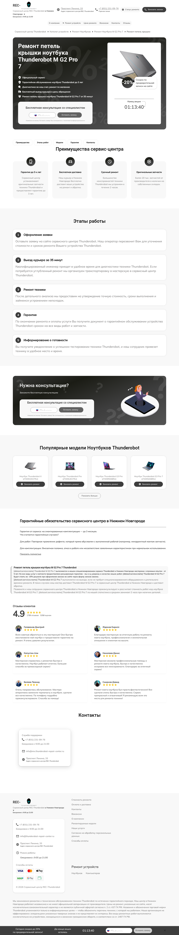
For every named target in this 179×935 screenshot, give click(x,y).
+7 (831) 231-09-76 (109, 8)
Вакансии (104, 23)
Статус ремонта (132, 9)
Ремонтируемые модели (84, 823)
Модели (59, 142)
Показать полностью (30, 554)
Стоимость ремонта (81, 799)
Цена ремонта (90, 23)
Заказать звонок (155, 9)
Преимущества (22, 142)
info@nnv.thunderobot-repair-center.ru (45, 751)
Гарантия (75, 142)
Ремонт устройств (73, 23)
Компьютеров (93, 873)
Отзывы (126, 23)
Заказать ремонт (31, 484)
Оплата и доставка (81, 804)
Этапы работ (42, 142)
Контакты (116, 23)
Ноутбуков (77, 873)
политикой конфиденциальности (74, 120)
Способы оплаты (80, 840)
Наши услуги (78, 828)
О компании (54, 23)
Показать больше (89, 496)
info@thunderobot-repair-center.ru (37, 836)
